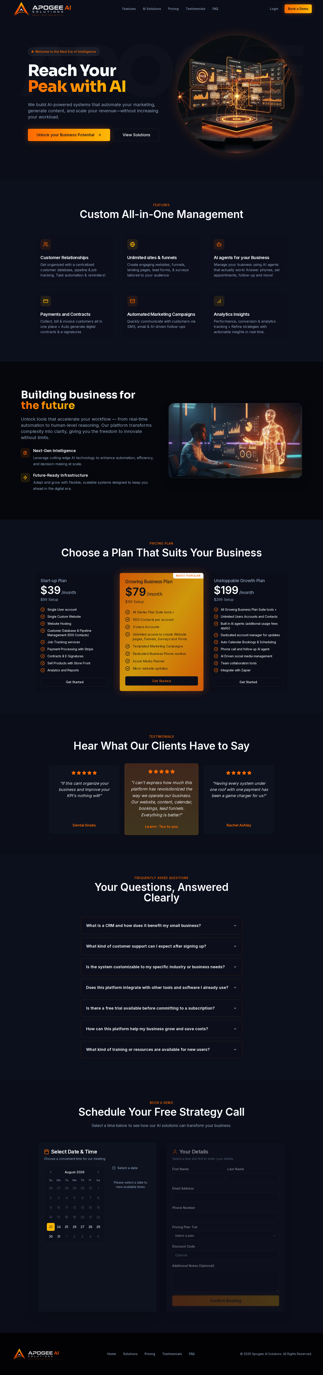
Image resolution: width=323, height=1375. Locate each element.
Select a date (127, 1168)
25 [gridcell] (66, 1227)
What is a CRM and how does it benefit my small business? (143, 925)
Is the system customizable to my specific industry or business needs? (155, 966)
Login (274, 9)
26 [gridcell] (74, 1227)
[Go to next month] (98, 1172)
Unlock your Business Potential (65, 135)
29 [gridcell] (98, 1227)
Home (111, 1354)
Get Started (74, 682)
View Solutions (136, 135)
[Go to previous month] (51, 1172)
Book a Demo (298, 9)
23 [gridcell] (51, 1227)
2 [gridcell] (74, 1236)
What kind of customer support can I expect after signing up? (146, 946)
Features (129, 9)
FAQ (215, 9)
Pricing (173, 9)
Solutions (130, 1354)
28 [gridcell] (90, 1227)
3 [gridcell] (82, 1236)
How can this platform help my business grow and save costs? (147, 1028)
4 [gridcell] (90, 1236)
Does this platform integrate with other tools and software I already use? (157, 987)
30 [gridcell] (51, 1236)
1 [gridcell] (66, 1236)
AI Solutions (152, 9)
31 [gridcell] (58, 1236)
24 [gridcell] (59, 1227)
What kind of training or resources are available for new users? (148, 1049)
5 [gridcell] (98, 1236)
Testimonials (195, 9)
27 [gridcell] (82, 1227)
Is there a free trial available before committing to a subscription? (150, 1008)
